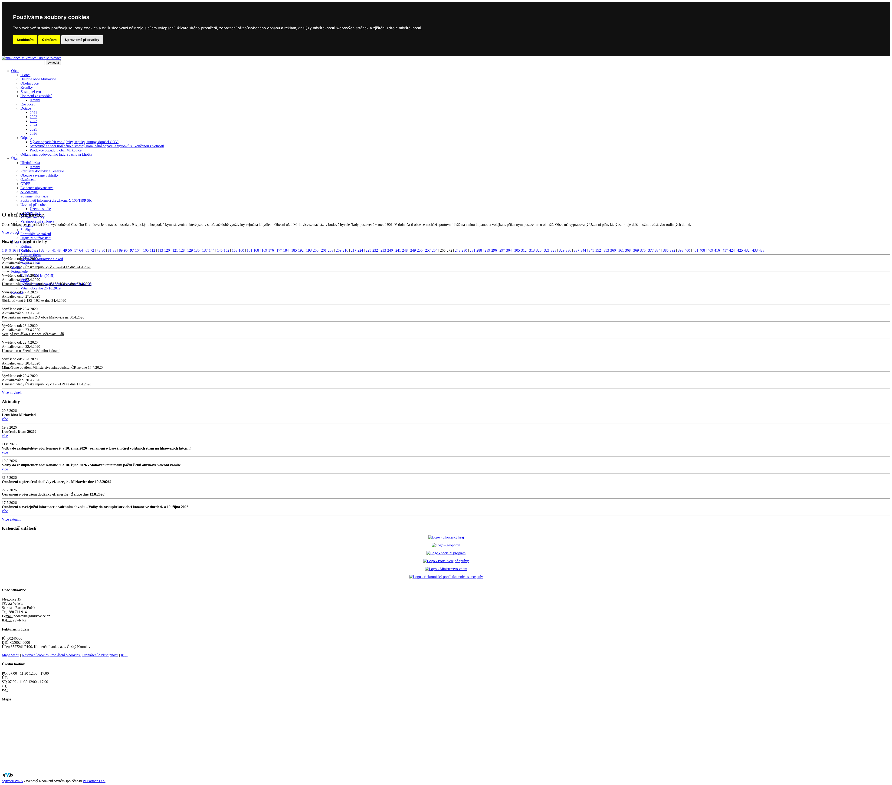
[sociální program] (446, 553)
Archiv (35, 100)
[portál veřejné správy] (446, 561)
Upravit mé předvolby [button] (82, 40)
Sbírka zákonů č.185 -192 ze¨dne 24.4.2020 (34, 300)
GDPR (25, 184)
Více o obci (10, 232)
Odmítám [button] (49, 40)
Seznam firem (30, 255)
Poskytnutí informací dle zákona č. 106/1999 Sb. (56, 200)
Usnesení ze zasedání (36, 96)
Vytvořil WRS (12, 781)
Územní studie (40, 209)
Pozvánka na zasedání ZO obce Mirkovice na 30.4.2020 (43, 317)
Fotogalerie (19, 271)
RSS (124, 655)
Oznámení (28, 179)
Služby (25, 230)
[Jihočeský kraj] (446, 537)
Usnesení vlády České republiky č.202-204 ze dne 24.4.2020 (46, 267)
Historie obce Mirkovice (38, 79)
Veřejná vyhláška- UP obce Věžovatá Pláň (33, 334)
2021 (33, 113)
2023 (33, 121)
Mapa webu (10, 655)
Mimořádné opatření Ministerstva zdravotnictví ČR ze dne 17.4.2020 (52, 367)
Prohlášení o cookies (65, 655)
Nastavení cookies (35, 655)
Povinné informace (34, 196)
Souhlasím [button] (25, 40)
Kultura (26, 246)
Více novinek (12, 392)
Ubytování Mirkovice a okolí (41, 259)
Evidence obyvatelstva (36, 188)
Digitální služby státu (35, 238)
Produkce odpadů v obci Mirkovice (56, 150)
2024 (33, 125)
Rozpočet (27, 104)
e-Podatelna (29, 192)
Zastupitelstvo (30, 92)
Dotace (25, 108)
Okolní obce (29, 83)
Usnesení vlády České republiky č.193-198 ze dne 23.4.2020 (46, 284)
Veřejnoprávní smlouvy (37, 221)
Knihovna (27, 251)
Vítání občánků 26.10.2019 (40, 288)
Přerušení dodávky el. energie (42, 171)
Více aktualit (11, 519)
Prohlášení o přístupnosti (100, 655)
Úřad (15, 159)
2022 (33, 117)
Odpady (26, 138)
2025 (33, 129)
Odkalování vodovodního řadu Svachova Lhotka (56, 154)
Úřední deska (30, 163)
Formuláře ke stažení (35, 234)
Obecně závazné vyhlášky (39, 175)
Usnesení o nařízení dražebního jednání (30, 351)
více (5, 419)
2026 (33, 133)
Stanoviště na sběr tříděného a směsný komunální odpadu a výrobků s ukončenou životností (97, 146)
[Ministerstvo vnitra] (446, 569)
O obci (25, 75)
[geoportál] (446, 545)
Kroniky (26, 87)
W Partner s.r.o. (94, 781)
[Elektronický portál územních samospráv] (446, 577)
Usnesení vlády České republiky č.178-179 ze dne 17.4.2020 (46, 384)
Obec (15, 71)
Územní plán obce (33, 205)
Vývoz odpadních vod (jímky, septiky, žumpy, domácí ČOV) (74, 142)
